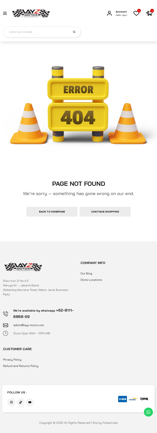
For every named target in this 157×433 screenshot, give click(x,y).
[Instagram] (11, 402)
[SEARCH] (76, 31)
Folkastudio (110, 423)
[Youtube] (30, 402)
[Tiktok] (21, 402)
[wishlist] (136, 13)
